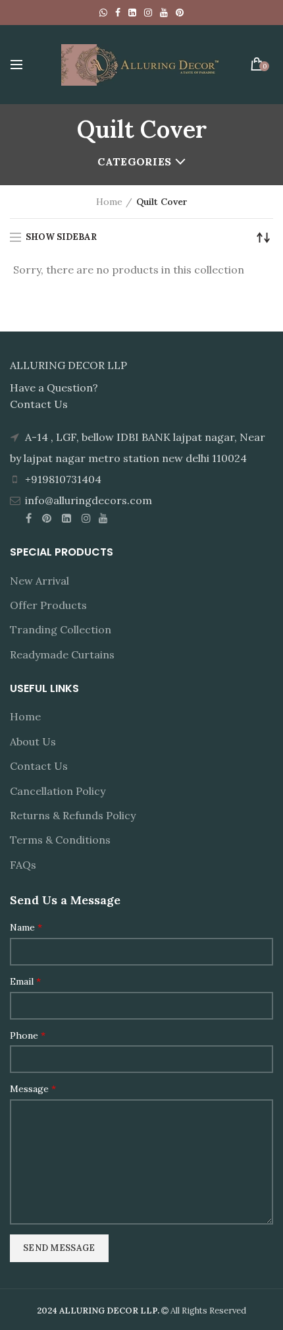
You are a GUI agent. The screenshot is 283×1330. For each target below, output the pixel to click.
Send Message (59, 1248)
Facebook (117, 12)
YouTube (164, 12)
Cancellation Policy (57, 790)
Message (33, 1089)
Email (25, 981)
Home (109, 202)
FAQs (23, 864)
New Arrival (39, 580)
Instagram (148, 12)
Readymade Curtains (62, 654)
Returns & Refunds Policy (73, 815)
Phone (27, 1035)
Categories (134, 161)
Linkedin (132, 12)
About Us (33, 741)
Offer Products (48, 605)
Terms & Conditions (60, 839)
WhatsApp (103, 12)
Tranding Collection (60, 629)
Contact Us (39, 765)
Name (26, 927)
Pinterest (180, 12)
